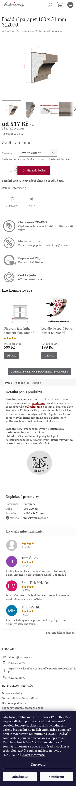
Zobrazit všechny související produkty (39, 371)
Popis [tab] (8, 383)
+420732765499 (16, 663)
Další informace (33, 755)
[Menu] (70, 5)
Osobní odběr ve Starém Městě (20, 698)
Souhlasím (56, 777)
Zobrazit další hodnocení (60, 632)
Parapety (29, 504)
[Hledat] (50, 5)
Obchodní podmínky (14, 703)
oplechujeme (33, 406)
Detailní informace (13, 188)
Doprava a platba (12, 693)
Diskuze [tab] (36, 383)
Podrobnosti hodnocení (49, 31)
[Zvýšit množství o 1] (15, 168)
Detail (11, 355)
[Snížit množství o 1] (15, 173)
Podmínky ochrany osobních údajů (22, 708)
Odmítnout (20, 777)
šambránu (38, 403)
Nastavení (38, 764)
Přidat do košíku (36, 170)
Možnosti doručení (60, 159)
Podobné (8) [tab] (21, 383)
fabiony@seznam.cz (20, 657)
